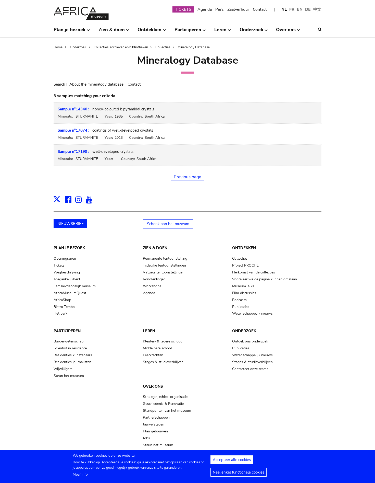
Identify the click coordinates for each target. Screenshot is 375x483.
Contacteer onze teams (250, 368)
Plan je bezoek (69, 247)
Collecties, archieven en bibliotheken (121, 47)
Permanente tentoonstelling (165, 258)
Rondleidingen (154, 279)
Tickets (59, 265)
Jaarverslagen (153, 424)
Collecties (162, 47)
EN (300, 9)
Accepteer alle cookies (232, 459)
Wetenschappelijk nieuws (252, 313)
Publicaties (240, 306)
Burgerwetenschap (68, 341)
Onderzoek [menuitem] (251, 32)
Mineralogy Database (194, 47)
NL (284, 9)
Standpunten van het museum (167, 410)
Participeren (67, 331)
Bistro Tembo (64, 306)
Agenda (204, 9)
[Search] (319, 29)
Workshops (152, 286)
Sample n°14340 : (73, 109)
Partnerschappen (156, 417)
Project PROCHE (245, 265)
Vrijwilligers (63, 368)
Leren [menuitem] (220, 32)
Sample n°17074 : (73, 130)
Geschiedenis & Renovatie (163, 403)
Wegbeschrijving (67, 272)
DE (308, 9)
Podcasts (239, 299)
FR (291, 9)
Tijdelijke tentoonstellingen (164, 265)
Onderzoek (78, 47)
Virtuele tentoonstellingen (163, 272)
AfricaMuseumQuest (70, 293)
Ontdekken (244, 247)
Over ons (153, 386)
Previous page (187, 177)
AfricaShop (62, 299)
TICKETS (183, 9)
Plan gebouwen (155, 431)
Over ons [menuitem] (286, 32)
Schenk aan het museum (168, 223)
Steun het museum (69, 375)
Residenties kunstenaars (73, 355)
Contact (260, 9)
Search (59, 84)
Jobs (146, 438)
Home (58, 47)
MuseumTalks (243, 286)
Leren (149, 331)
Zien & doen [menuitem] (111, 32)
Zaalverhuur (238, 9)
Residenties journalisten (72, 362)
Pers (219, 9)
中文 (317, 9)
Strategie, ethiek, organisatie (165, 396)
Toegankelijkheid (67, 279)
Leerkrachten (153, 355)
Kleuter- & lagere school (162, 341)
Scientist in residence (70, 348)
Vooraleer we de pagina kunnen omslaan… (265, 279)
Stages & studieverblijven (163, 362)
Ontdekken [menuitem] (149, 32)
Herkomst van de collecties (253, 272)
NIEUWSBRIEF (70, 223)
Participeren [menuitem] (187, 32)
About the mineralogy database (96, 84)
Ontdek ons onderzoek (250, 341)
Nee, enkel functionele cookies (238, 472)
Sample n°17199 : (73, 151)
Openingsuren (65, 258)
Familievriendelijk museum (75, 286)
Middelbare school (157, 348)
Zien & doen (155, 247)
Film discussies (244, 293)
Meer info (80, 474)
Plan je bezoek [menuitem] (69, 32)
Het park (60, 313)
